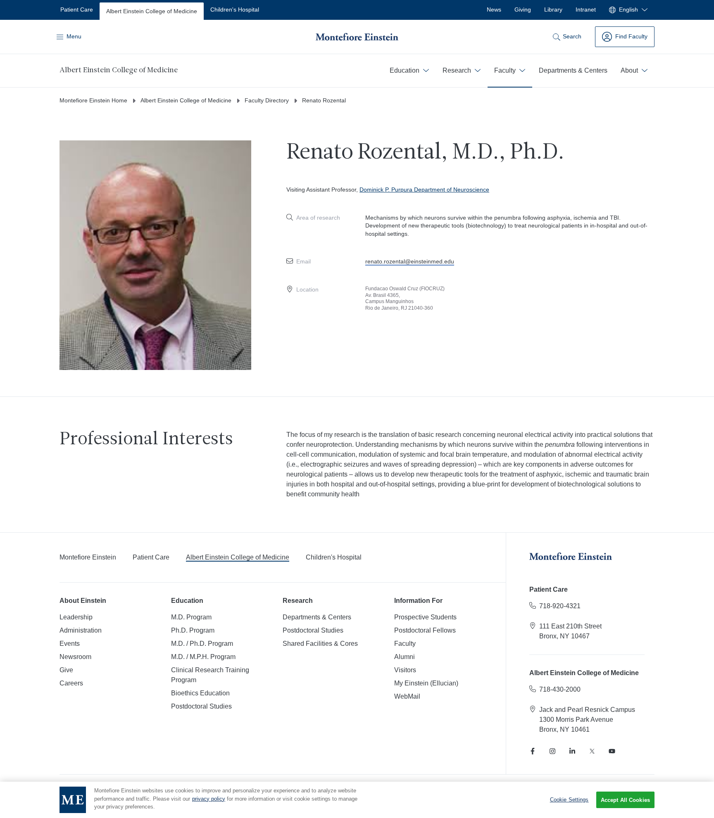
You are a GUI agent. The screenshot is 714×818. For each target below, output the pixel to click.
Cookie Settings (569, 800)
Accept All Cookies (625, 800)
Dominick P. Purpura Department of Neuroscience (424, 189)
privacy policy (208, 799)
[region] (357, 800)
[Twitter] (592, 751)
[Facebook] (532, 751)
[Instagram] (552, 751)
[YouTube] (612, 751)
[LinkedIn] (572, 751)
